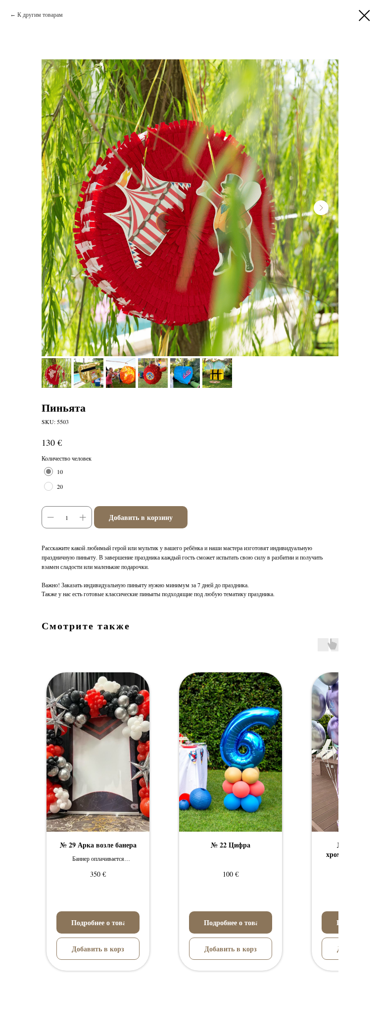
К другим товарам (40, 14)
